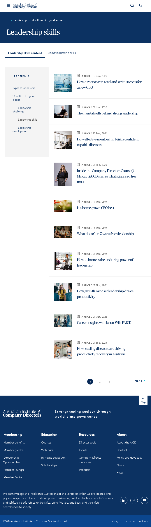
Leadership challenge (22, 109)
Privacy (115, 521)
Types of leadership (24, 88)
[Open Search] (132, 6)
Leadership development (22, 129)
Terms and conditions (136, 521)
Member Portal (12, 477)
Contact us (124, 450)
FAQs (120, 472)
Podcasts (84, 470)
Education (49, 434)
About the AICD (126, 442)
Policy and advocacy (129, 457)
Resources (86, 434)
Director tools (87, 442)
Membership (12, 434)
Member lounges (13, 470)
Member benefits (14, 442)
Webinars (47, 450)
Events (83, 450)
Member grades (13, 450)
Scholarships (49, 465)
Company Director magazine (90, 460)
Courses (46, 442)
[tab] (25, 53)
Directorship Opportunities (11, 460)
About (122, 434)
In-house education (53, 457)
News (120, 465)
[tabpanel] (75, 226)
